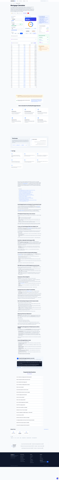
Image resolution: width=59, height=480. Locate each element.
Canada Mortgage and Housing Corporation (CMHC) (35, 101)
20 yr (15, 33)
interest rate (38, 206)
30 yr (21, 33)
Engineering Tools (32, 462)
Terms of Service (41, 459)
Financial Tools (31, 460)
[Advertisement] (42, 9)
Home (11, 3)
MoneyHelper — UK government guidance (39, 446)
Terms (46, 465)
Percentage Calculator (22, 459)
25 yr (18, 33)
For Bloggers (31, 459)
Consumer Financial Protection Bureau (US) (36, 99)
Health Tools (31, 461)
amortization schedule (21, 210)
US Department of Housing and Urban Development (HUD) (27, 446)
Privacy (44, 465)
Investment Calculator (22, 461)
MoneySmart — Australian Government (38, 448)
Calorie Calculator (22, 460)
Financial (14, 3)
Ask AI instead (29, 373)
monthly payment (25, 183)
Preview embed (19, 367)
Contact (47, 465)
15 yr (12, 33)
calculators (13, 454)
